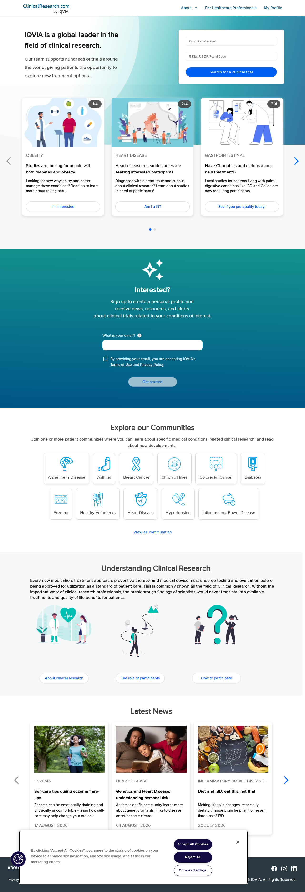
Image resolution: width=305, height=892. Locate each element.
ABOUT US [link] (18, 868)
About (186, 7)
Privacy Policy (152, 364)
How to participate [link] (216, 678)
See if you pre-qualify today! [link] (241, 206)
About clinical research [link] (64, 678)
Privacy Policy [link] (18, 880)
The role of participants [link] (140, 678)
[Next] (296, 161)
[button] (69, 778)
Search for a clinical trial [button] (231, 72)
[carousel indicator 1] (150, 229)
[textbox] (152, 345)
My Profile (273, 7)
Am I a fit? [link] (152, 206)
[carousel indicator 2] (155, 229)
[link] (66, 468)
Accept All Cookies (193, 844)
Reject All (193, 857)
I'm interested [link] (63, 206)
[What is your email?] (140, 335)
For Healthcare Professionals (231, 7)
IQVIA (256, 879)
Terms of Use (121, 364)
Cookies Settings (193, 870)
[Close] (238, 842)
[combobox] (231, 41)
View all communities (152, 532)
